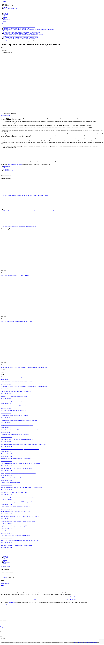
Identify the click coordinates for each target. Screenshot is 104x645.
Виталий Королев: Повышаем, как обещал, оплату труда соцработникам (20, 37)
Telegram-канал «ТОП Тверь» (15, 164)
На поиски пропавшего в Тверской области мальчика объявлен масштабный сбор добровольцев (24, 367)
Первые (5, 17)
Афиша (5, 15)
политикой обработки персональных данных (85, 642)
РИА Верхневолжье (71, 599)
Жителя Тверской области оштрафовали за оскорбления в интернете (17, 321)
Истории (5, 14)
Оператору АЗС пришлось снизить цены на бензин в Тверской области (20, 36)
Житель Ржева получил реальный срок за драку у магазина (15, 275)
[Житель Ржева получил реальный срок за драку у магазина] (52, 248)
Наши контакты (9, 604)
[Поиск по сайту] (1, 23)
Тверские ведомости (35, 596)
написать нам (11, 602)
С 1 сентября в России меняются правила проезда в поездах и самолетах (21, 33)
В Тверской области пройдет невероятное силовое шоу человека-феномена (21, 32)
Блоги (4, 18)
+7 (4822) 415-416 (10, 8)
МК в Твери (33, 599)
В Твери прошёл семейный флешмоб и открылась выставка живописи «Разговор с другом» (25, 195)
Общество (7, 115)
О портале (3, 604)
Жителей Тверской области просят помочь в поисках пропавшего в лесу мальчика (23, 34)
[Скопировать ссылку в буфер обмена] (1, 52)
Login (2, 627)
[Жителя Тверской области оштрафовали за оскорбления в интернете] (52, 294)
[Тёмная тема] (2, 23)
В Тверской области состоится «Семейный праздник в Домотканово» (20, 226)
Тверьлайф (73, 596)
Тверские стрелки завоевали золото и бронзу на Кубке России (18, 28)
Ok (96, 642)
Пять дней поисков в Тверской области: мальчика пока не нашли (19, 27)
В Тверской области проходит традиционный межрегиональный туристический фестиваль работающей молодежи (31, 210)
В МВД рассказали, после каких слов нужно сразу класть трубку (19, 38)
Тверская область (12, 161)
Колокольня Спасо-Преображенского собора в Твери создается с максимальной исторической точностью (28, 29)
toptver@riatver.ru (5, 583)
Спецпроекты (6, 19)
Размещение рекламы (6, 566)
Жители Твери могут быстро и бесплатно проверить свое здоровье (19, 30)
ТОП (4, 21)
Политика (5, 13)
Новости (3, 115)
